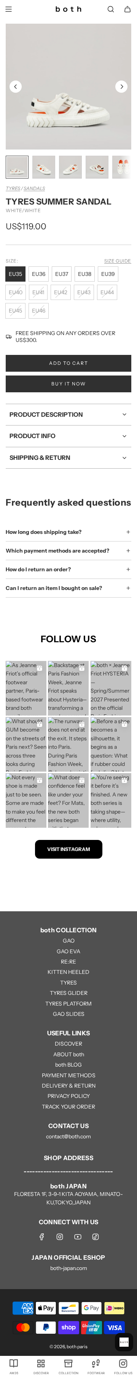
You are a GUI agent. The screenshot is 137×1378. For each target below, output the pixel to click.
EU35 (15, 274)
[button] (16, 87)
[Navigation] (8, 9)
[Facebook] (41, 1236)
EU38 (84, 274)
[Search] (110, 9)
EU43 (84, 292)
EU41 (38, 292)
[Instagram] (59, 1236)
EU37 (61, 274)
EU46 (38, 310)
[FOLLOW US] (123, 1363)
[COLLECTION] (68, 1363)
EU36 (38, 274)
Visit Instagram (68, 849)
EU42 (60, 292)
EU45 (15, 310)
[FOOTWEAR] (96, 1363)
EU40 (15, 292)
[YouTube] (77, 1236)
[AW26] (13, 1363)
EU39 (108, 274)
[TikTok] (95, 1236)
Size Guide (117, 261)
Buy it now (68, 384)
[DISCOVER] (41, 1363)
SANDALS (34, 188)
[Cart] (127, 9)
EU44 (107, 292)
